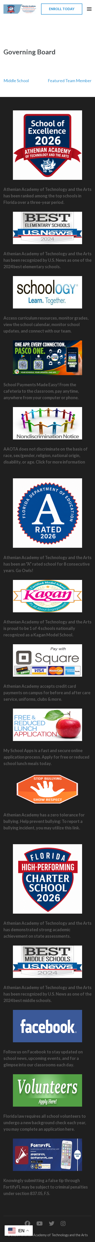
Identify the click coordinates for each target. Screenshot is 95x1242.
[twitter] (51, 1223)
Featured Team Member (70, 80)
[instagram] (63, 1223)
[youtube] (39, 1223)
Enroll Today (61, 9)
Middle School (16, 80)
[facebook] (27, 1223)
